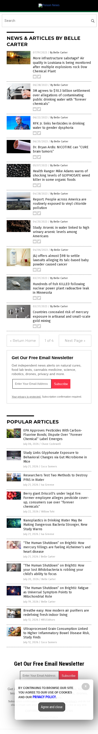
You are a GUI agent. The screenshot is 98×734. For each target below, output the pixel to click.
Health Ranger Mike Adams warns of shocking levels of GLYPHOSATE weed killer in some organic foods (61, 175)
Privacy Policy (44, 697)
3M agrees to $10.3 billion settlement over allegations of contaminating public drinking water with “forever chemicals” (61, 97)
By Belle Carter (59, 52)
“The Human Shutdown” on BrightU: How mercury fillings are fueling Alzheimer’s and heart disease (56, 547)
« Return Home (23, 341)
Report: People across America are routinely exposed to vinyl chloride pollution (59, 203)
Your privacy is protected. (26, 396)
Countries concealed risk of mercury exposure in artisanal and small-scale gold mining (61, 316)
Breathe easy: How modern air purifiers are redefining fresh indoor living (56, 613)
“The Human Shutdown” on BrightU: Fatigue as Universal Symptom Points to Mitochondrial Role (55, 592)
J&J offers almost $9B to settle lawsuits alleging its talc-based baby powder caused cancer (61, 260)
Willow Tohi (47, 511)
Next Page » (75, 341)
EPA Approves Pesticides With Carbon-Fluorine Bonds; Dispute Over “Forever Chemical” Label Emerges (52, 434)
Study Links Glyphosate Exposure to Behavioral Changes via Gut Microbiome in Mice (55, 457)
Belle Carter (48, 556)
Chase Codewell (51, 444)
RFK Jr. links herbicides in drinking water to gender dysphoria (59, 125)
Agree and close (52, 707)
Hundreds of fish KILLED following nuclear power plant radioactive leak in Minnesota (61, 288)
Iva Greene (47, 484)
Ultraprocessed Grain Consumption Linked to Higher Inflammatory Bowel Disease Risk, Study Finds (56, 633)
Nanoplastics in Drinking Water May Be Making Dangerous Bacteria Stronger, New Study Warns (55, 524)
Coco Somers (49, 466)
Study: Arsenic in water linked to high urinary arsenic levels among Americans (61, 232)
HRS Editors (48, 619)
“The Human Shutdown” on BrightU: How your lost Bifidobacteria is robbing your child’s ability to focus (53, 569)
